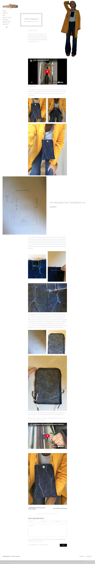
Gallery (5, 19)
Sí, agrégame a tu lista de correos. (39, 544)
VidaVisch (29, 21)
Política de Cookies (5, 563)
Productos (6, 22)
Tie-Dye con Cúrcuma (59, 508)
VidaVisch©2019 (6, 556)
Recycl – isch (7, 17)
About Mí (5, 24)
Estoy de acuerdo (80, 561)
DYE (4, 15)
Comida (5, 13)
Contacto (89, 556)
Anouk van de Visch (15, 556)
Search (6, 27)
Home (4, 11)
